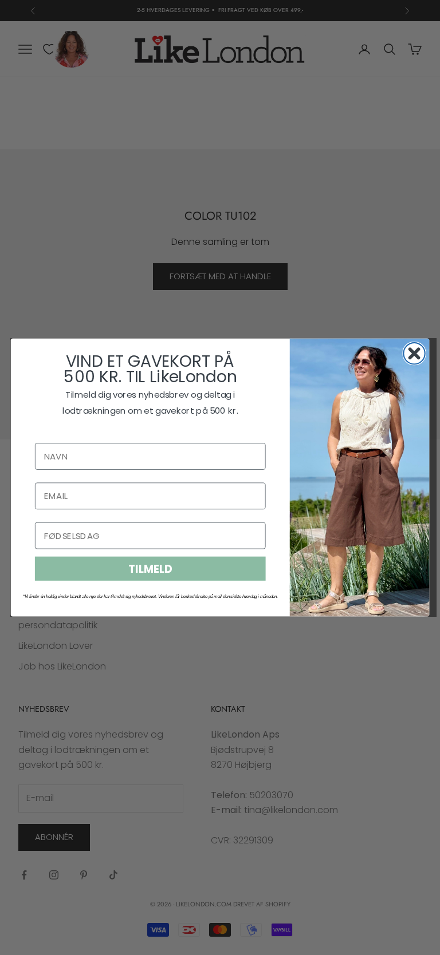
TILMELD (150, 568)
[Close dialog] (414, 353)
